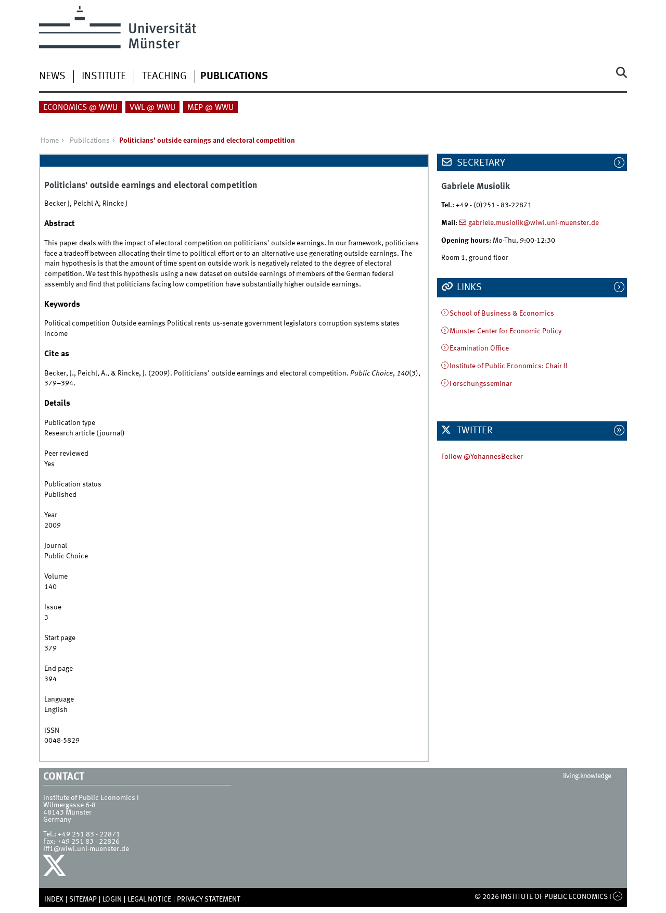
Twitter (474, 430)
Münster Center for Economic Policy (505, 331)
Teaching (164, 76)
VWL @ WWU (152, 108)
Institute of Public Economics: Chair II (509, 366)
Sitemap (83, 899)
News (52, 76)
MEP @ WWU (210, 108)
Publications (234, 76)
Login (112, 899)
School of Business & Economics (502, 313)
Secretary (480, 163)
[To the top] (618, 897)
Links (468, 287)
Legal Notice (149, 899)
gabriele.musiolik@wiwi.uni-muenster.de (533, 223)
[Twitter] (56, 868)
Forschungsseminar (481, 383)
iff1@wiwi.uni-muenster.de (86, 849)
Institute (104, 76)
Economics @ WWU (80, 108)
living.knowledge (587, 776)
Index (53, 899)
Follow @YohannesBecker (482, 456)
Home (50, 140)
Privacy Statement (208, 899)
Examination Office (479, 348)
